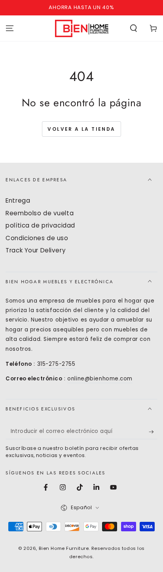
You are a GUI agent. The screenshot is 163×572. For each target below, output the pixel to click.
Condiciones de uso (37, 238)
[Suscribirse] (153, 431)
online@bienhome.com (100, 378)
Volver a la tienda (81, 129)
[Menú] (9, 28)
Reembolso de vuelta (40, 213)
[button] (133, 28)
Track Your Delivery (36, 250)
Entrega (18, 200)
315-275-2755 (56, 364)
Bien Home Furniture (64, 548)
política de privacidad (40, 225)
